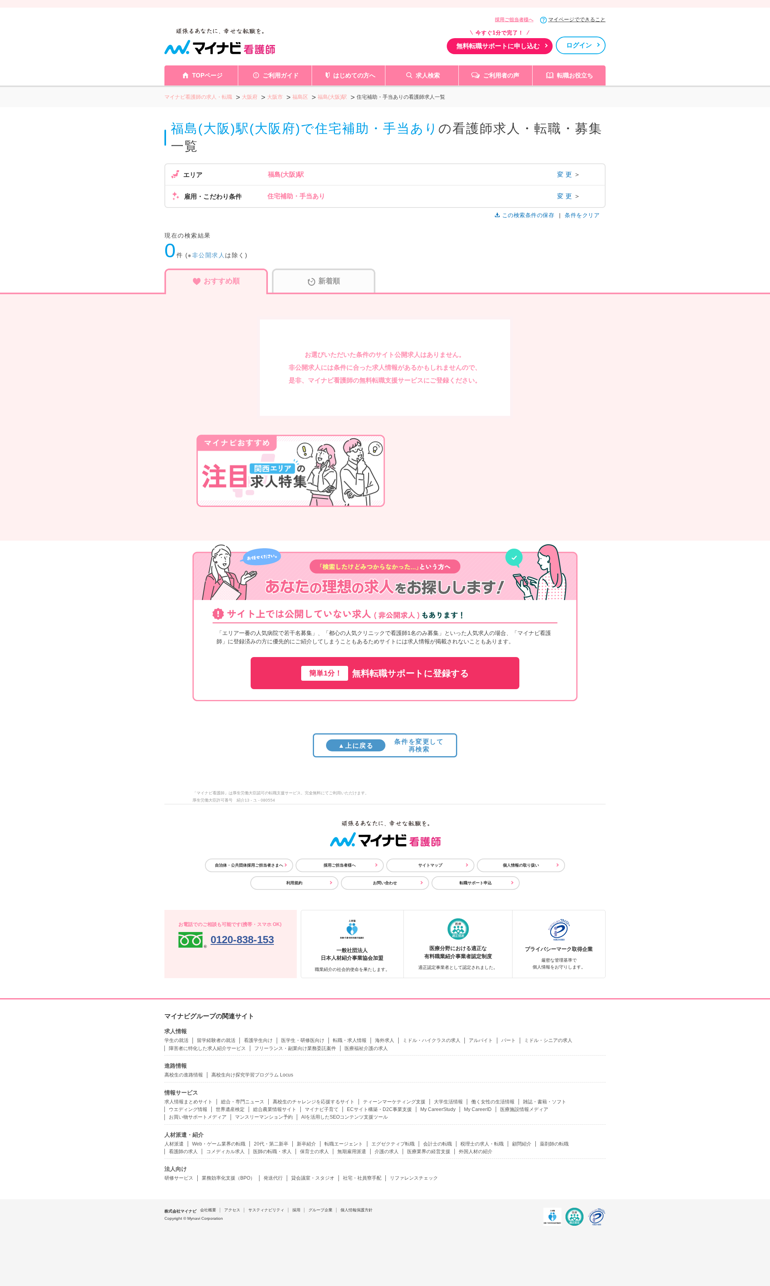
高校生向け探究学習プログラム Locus (252, 1075)
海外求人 (384, 1040)
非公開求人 (208, 255)
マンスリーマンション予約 (264, 1117)
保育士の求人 (314, 1151)
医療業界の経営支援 (428, 1151)
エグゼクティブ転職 (393, 1144)
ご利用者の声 (501, 75)
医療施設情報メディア (524, 1109)
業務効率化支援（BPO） (228, 1178)
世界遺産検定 (230, 1109)
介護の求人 (387, 1151)
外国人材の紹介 (475, 1151)
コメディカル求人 (225, 1151)
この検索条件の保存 (528, 215)
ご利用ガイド (281, 75)
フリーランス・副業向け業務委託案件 (295, 1048)
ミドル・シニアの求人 (548, 1040)
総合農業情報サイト (274, 1109)
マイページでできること (577, 19)
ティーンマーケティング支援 (394, 1102)
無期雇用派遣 (351, 1151)
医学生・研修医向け (302, 1040)
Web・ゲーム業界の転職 (218, 1144)
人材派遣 (174, 1144)
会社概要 (208, 1210)
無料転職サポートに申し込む (498, 46)
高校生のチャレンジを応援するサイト (314, 1102)
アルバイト (481, 1040)
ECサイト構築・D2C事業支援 (379, 1109)
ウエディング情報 (188, 1109)
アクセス (232, 1210)
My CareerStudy (438, 1109)
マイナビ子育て (321, 1109)
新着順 (329, 281)
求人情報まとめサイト (188, 1102)
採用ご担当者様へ (514, 19)
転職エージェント (343, 1144)
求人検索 (428, 75)
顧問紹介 (521, 1144)
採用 (296, 1210)
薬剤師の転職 (554, 1144)
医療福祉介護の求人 (366, 1048)
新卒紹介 (306, 1144)
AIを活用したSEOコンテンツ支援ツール (344, 1117)
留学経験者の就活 (216, 1040)
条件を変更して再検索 (391, 745)
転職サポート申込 (476, 883)
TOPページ (207, 75)
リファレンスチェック (414, 1178)
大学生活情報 (448, 1102)
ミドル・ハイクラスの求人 (431, 1040)
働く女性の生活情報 (493, 1102)
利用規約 (294, 883)
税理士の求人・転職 (482, 1144)
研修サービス (178, 1178)
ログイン (579, 45)
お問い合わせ (385, 883)
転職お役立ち (575, 75)
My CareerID (478, 1109)
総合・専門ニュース (242, 1102)
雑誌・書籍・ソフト (544, 1102)
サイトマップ (430, 865)
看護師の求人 (183, 1151)
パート (508, 1040)
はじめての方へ (354, 75)
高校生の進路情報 (183, 1075)
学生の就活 (176, 1040)
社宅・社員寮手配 (362, 1178)
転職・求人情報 (350, 1040)
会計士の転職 (437, 1144)
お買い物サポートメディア (198, 1117)
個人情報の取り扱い (521, 865)
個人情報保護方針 (356, 1210)
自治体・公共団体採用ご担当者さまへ (249, 865)
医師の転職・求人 (272, 1151)
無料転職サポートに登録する (389, 673)
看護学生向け (258, 1040)
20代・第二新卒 (271, 1144)
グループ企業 (320, 1210)
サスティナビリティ (266, 1210)
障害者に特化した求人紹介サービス (207, 1048)
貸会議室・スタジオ (312, 1178)
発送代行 (273, 1178)
